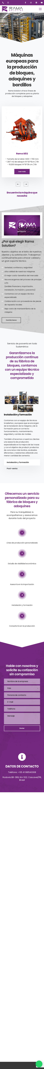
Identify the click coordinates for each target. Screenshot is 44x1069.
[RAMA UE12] (22, 127)
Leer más (22, 171)
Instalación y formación (18, 462)
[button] (39, 1064)
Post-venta (12, 468)
